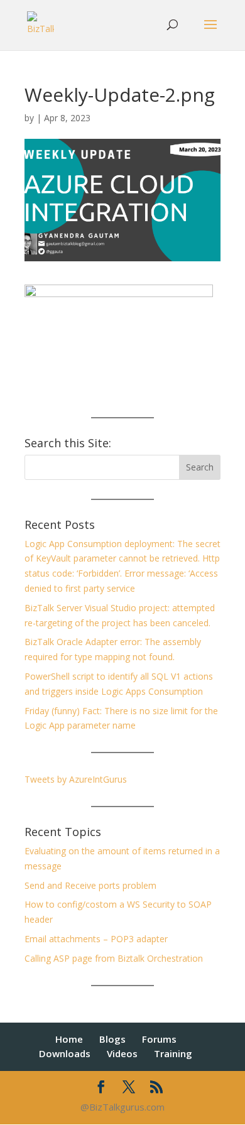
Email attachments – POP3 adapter (96, 939)
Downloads (64, 1053)
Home (69, 1039)
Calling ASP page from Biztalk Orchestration (113, 958)
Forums (159, 1039)
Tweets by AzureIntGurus (75, 779)
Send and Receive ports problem (90, 885)
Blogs (112, 1039)
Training (173, 1053)
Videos (122, 1053)
